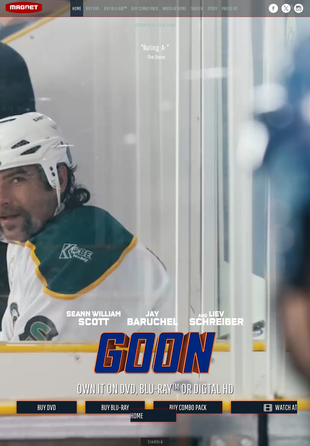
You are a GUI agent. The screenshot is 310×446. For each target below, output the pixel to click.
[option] (155, 51)
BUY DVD (46, 407)
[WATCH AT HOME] (174, 3)
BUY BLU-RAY (115, 407)
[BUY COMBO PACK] (144, 3)
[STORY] (212, 3)
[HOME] (76, 3)
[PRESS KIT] (229, 3)
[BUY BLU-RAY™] (115, 3)
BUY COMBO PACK (187, 407)
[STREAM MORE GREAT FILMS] (155, 19)
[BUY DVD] (92, 3)
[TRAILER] (197, 3)
